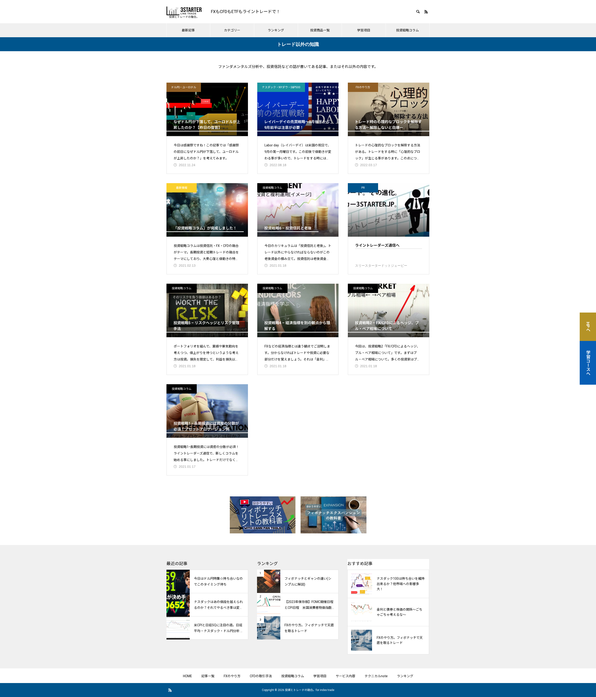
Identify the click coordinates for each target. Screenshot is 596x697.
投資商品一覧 (320, 30)
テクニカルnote (376, 676)
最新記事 (188, 30)
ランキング (276, 30)
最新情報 (181, 187)
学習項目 (363, 30)
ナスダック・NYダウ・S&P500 (281, 87)
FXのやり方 (363, 87)
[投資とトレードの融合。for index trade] (184, 11)
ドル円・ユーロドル (183, 87)
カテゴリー (232, 30)
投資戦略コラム (407, 30)
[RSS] (426, 11)
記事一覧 (207, 676)
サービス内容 (345, 676)
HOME (187, 676)
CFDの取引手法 (261, 676)
